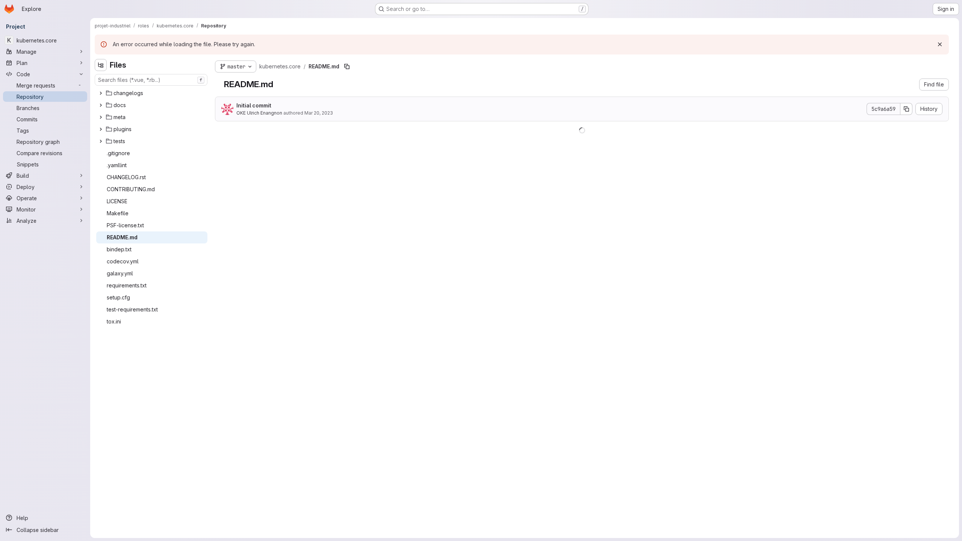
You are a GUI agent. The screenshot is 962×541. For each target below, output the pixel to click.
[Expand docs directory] (100, 105)
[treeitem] (151, 93)
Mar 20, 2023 (318, 113)
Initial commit (253, 105)
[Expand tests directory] (100, 141)
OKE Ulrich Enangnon (259, 113)
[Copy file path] (347, 66)
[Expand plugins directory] (100, 129)
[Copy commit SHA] (906, 109)
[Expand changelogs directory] (100, 93)
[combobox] (151, 80)
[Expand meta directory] (100, 117)
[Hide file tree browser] (101, 65)
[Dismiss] (939, 44)
